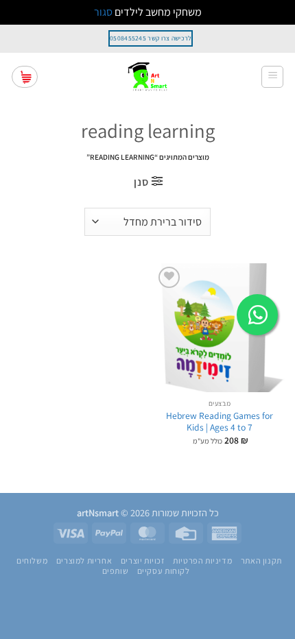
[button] (272, 77)
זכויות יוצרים (143, 560)
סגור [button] (103, 12)
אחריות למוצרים (84, 560)
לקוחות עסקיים (163, 571)
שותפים (115, 571)
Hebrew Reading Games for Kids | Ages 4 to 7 (219, 422)
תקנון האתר (261, 560)
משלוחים (31, 560)
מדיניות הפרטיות (202, 560)
